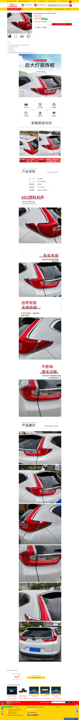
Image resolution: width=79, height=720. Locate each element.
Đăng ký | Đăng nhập (64, 1)
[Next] (30, 23)
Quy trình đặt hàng (42, 1)
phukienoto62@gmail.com (24, 1)
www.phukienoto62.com (12, 713)
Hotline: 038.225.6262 (12, 1)
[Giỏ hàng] (69, 1)
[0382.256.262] (2, 706)
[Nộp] (71, 5)
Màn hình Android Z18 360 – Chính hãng (34, 696)
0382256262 (44, 19)
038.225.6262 (17, 702)
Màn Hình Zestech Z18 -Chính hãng (56, 696)
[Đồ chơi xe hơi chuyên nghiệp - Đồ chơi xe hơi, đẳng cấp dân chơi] (12, 5)
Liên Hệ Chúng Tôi (70, 718)
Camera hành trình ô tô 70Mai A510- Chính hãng (12, 696)
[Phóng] (31, 32)
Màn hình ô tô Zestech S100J (45, 696)
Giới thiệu (34, 1)
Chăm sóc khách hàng (52, 1)
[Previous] (9, 23)
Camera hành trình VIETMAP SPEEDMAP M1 (23, 696)
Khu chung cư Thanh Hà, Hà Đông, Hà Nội (15, 709)
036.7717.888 (16, 710)
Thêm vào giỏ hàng (62, 24)
